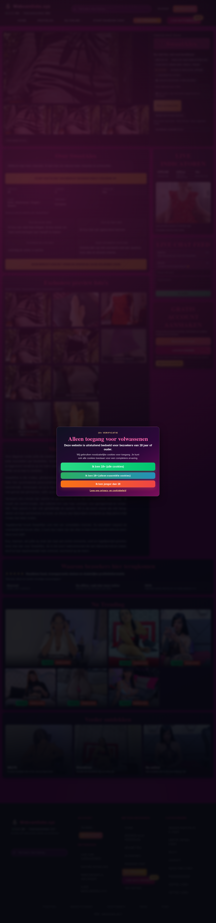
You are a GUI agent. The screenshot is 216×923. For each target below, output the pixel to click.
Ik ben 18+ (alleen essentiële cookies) (108, 475)
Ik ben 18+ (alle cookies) (108, 466)
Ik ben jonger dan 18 (108, 483)
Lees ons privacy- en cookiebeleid (108, 490)
